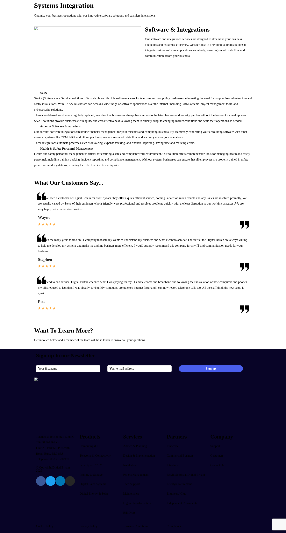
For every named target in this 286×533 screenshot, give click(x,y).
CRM (37, 170)
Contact (134, 251)
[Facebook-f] (41, 481)
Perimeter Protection (120, 66)
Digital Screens (43, 159)
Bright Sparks (76, 245)
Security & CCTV (121, 52)
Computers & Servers (47, 60)
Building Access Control (123, 71)
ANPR (112, 88)
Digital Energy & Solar (83, 148)
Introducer (173, 465)
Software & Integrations (48, 82)
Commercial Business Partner (86, 228)
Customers (111, 251)
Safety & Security (119, 187)
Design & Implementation (48, 206)
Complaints (174, 526)
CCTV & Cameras (119, 60)
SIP (73, 66)
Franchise (173, 446)
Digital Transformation (46, 239)
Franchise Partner (78, 239)
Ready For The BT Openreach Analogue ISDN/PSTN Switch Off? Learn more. (51, 4)
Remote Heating (118, 165)
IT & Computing (48, 52)
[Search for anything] (189, 19)
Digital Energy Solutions (86, 159)
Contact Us (217, 465)
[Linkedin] (60, 481)
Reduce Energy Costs (121, 159)
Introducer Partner (79, 223)
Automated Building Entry (124, 170)
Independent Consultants (83, 217)
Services (37, 195)
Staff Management (119, 82)
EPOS (38, 165)
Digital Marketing (45, 176)
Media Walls (115, 176)
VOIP (74, 60)
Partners (73, 211)
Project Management (44, 217)
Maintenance (40, 234)
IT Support (39, 228)
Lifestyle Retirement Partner (85, 251)
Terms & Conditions (135, 526)
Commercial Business (180, 455)
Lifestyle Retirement (179, 484)
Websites (39, 187)
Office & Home (117, 181)
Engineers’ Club (78, 234)
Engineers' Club (176, 493)
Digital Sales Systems (93, 484)
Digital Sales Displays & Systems (49, 148)
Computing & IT (90, 446)
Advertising (41, 181)
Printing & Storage (91, 474)
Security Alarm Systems (122, 77)
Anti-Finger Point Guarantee (49, 245)
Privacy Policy (88, 526)
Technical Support (43, 223)
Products (37, 19)
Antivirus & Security (47, 77)
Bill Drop (38, 251)
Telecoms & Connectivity (87, 52)
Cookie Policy (45, 526)
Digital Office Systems (118, 148)
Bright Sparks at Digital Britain (186, 474)
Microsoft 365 (42, 66)
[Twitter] (50, 481)
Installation (39, 211)
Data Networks (43, 71)
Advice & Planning (44, 200)
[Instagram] (70, 481)
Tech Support (131, 484)
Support (123, 251)
